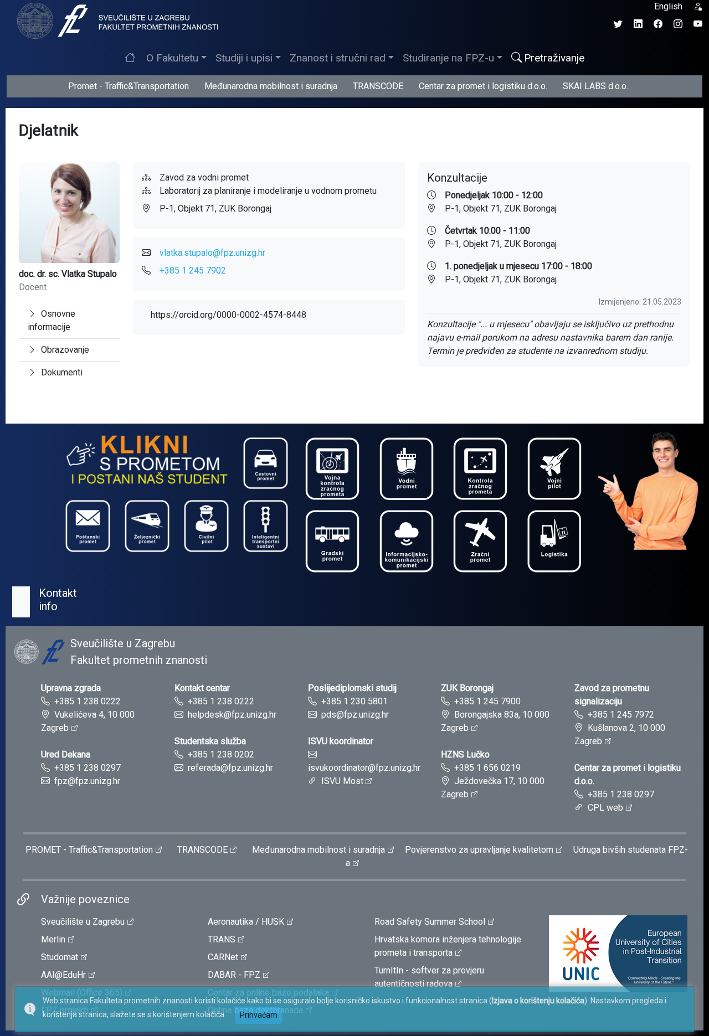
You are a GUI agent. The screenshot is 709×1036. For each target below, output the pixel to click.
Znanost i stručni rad (338, 57)
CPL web (605, 807)
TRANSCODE (378, 86)
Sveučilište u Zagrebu (83, 921)
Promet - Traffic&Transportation (128, 86)
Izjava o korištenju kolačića (538, 1000)
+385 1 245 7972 (621, 714)
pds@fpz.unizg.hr (355, 714)
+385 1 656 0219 (487, 767)
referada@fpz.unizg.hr (230, 767)
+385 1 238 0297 (87, 767)
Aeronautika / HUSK (246, 921)
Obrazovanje (65, 349)
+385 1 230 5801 (354, 701)
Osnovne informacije (51, 320)
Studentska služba (210, 741)
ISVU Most (342, 781)
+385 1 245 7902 (193, 270)
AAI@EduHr (63, 975)
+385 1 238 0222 (87, 701)
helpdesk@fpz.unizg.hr (232, 714)
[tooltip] (116, 20)
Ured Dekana (65, 754)
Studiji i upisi (244, 57)
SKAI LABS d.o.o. (595, 86)
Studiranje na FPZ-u (448, 57)
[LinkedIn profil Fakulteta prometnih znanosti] (638, 24)
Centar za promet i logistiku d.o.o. (483, 86)
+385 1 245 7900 (487, 701)
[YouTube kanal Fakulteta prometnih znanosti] (697, 24)
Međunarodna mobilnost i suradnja (270, 86)
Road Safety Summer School (429, 921)
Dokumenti (62, 372)
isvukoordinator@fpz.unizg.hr (364, 767)
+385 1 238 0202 (221, 754)
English (668, 6)
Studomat (59, 957)
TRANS (221, 939)
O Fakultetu (172, 57)
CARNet (223, 957)
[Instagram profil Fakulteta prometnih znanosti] (678, 24)
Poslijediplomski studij (352, 688)
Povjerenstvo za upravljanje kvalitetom (479, 849)
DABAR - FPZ (234, 975)
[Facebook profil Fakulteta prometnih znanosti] (658, 24)
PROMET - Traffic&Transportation (89, 849)
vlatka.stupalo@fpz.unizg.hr (212, 253)
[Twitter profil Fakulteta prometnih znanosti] (618, 24)
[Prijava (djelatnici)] (697, 6)
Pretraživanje (554, 57)
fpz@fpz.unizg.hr (87, 781)
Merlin (53, 939)
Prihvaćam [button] (259, 1015)
